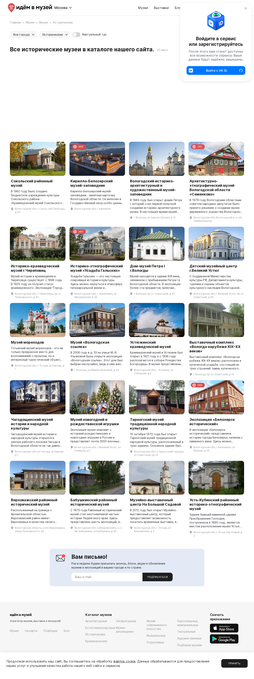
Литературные (126, 621)
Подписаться (157, 576)
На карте (31, 630)
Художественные (189, 638)
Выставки (161, 8)
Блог (67, 630)
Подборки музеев (189, 645)
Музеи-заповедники (125, 629)
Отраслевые (155, 642)
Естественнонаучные (100, 627)
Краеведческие (96, 641)
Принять (234, 663)
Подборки (50, 630)
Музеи (143, 8)
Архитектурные (96, 621)
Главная (15, 22)
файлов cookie (124, 661)
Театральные (186, 631)
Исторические (95, 634)
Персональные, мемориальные (187, 623)
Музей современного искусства (157, 624)
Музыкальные (156, 635)
